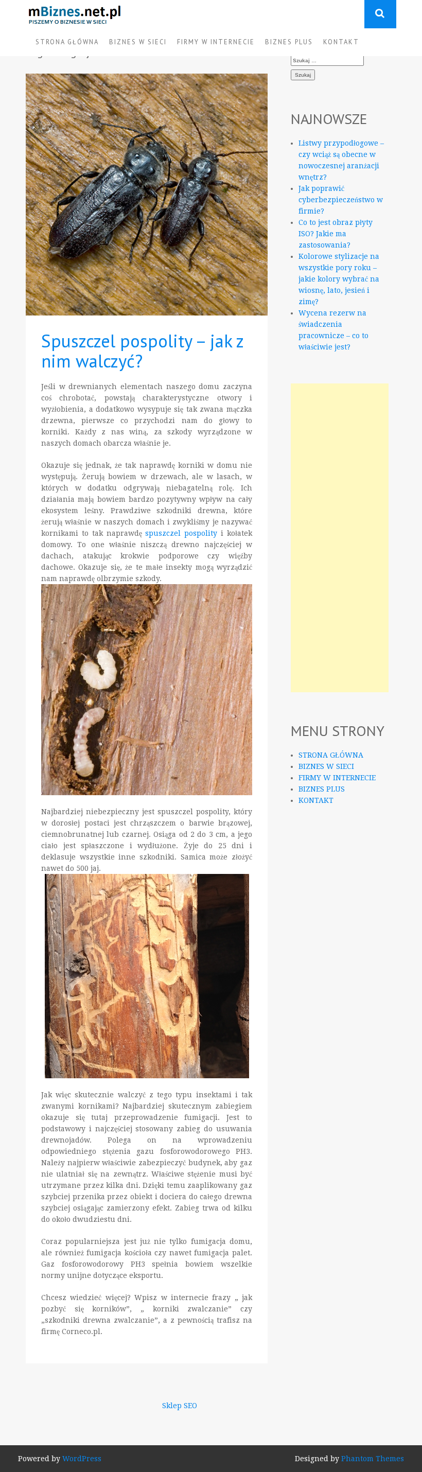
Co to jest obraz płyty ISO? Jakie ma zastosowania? (335, 233)
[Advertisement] (340, 537)
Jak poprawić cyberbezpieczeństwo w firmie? (340, 199)
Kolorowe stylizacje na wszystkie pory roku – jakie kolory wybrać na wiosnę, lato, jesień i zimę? (338, 279)
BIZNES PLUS (289, 42)
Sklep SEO (179, 1405)
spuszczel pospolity (181, 533)
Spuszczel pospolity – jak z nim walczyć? (142, 351)
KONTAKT (341, 42)
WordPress (81, 1459)
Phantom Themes (372, 1459)
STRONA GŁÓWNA (67, 42)
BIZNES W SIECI (138, 42)
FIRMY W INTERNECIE (216, 42)
